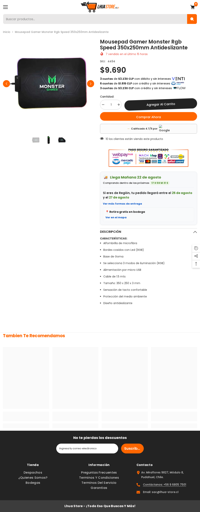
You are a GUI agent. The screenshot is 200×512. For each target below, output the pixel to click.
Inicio (6, 32)
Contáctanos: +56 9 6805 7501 (164, 485)
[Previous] (6, 83)
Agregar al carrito (160, 104)
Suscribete (133, 448)
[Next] (90, 83)
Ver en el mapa (116, 217)
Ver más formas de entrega (122, 204)
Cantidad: (107, 97)
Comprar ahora (148, 117)
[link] (26, 416)
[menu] (5, 7)
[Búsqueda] (192, 19)
